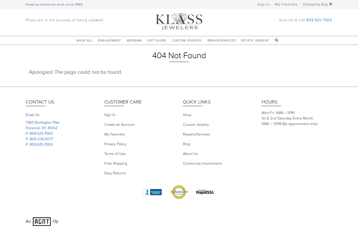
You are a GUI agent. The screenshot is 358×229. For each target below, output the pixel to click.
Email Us (33, 115)
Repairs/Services (196, 134)
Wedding (134, 40)
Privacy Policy (115, 144)
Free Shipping (115, 164)
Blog (186, 144)
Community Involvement (202, 164)
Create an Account (119, 125)
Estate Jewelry (255, 40)
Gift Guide (157, 40)
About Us (190, 154)
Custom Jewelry (187, 40)
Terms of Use (115, 154)
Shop (187, 115)
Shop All (85, 40)
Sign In (263, 4)
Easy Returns (115, 173)
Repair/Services (222, 40)
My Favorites (286, 4)
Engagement (109, 40)
